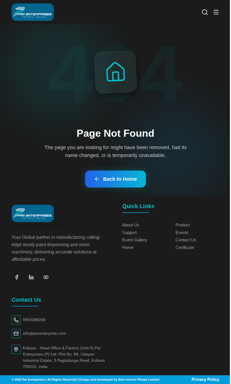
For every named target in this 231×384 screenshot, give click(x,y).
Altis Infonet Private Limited (138, 379)
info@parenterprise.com (44, 333)
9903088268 (34, 320)
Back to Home (120, 179)
